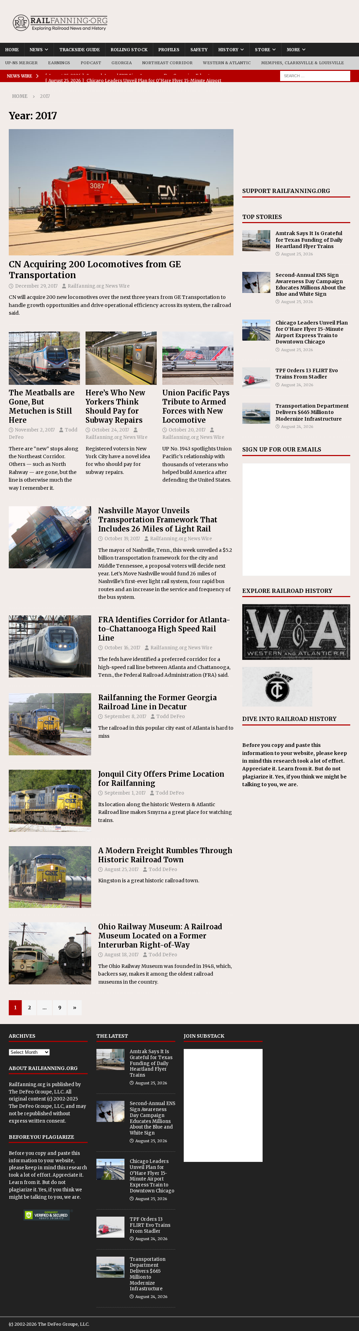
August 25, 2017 (121, 869)
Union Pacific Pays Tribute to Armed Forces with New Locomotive (196, 406)
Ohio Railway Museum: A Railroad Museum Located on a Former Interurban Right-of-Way (160, 935)
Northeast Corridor (167, 62)
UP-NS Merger (21, 62)
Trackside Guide (79, 49)
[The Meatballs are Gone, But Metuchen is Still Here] (44, 358)
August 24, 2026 (297, 384)
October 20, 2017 (187, 430)
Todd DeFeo (170, 717)
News (36, 49)
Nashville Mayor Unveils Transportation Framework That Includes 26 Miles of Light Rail (157, 519)
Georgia (121, 62)
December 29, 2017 (36, 286)
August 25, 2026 (297, 254)
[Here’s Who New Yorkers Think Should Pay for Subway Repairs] (121, 358)
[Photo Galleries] (50, 724)
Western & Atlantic (227, 62)
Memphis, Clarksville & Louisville (302, 62)
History (228, 49)
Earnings (59, 62)
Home (12, 49)
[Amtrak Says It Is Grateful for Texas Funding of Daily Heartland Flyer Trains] (256, 240)
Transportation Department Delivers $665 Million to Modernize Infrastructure (312, 412)
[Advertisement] (296, 135)
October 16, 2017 (122, 648)
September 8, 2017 (125, 717)
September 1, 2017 (124, 793)
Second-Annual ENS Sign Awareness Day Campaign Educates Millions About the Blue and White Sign (311, 284)
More (293, 49)
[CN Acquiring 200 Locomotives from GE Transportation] (121, 192)
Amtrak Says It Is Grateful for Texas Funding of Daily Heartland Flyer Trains (309, 239)
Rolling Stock (129, 49)
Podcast (91, 62)
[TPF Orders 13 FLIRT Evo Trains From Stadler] (256, 377)
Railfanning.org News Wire (99, 286)
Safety (199, 49)
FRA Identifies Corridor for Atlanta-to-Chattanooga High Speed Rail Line (164, 628)
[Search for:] (315, 75)
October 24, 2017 (110, 430)
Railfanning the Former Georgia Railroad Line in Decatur (157, 702)
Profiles (169, 49)
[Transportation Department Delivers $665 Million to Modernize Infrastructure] (256, 413)
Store (262, 49)
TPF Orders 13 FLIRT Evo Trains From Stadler (307, 373)
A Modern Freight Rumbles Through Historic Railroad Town (165, 855)
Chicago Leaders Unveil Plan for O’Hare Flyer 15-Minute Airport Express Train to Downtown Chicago (312, 332)
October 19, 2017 (122, 539)
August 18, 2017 (121, 955)
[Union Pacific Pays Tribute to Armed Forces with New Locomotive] (197, 358)
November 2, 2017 (35, 430)
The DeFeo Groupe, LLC (36, 1092)
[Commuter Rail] (50, 537)
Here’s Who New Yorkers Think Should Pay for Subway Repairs (115, 406)
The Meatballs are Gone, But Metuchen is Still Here (42, 406)
